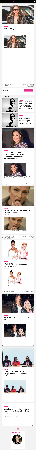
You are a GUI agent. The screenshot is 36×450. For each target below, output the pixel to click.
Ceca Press (21, 115)
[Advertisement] (18, 58)
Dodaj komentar (28, 110)
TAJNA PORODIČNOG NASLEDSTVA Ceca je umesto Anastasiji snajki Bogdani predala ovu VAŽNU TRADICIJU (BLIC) (26, 106)
